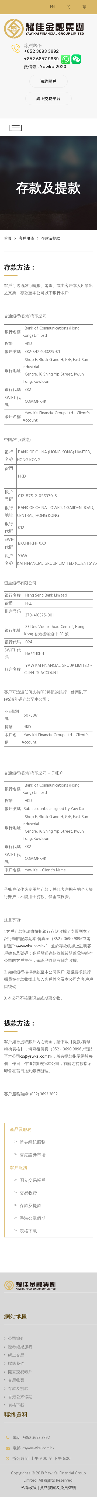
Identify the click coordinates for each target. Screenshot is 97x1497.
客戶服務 (26, 238)
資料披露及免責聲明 (58, 1488)
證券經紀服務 (33, 1142)
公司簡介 (16, 1338)
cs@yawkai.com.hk (29, 946)
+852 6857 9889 (42, 59)
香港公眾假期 (33, 1218)
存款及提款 (50, 238)
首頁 (8, 238)
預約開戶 (48, 81)
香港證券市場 (33, 1154)
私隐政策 (29, 1488)
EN (52, 7)
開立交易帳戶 (33, 1180)
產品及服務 (21, 1129)
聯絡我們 (16, 1364)
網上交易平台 (48, 98)
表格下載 (28, 1231)
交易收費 (28, 1193)
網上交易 (16, 1355)
